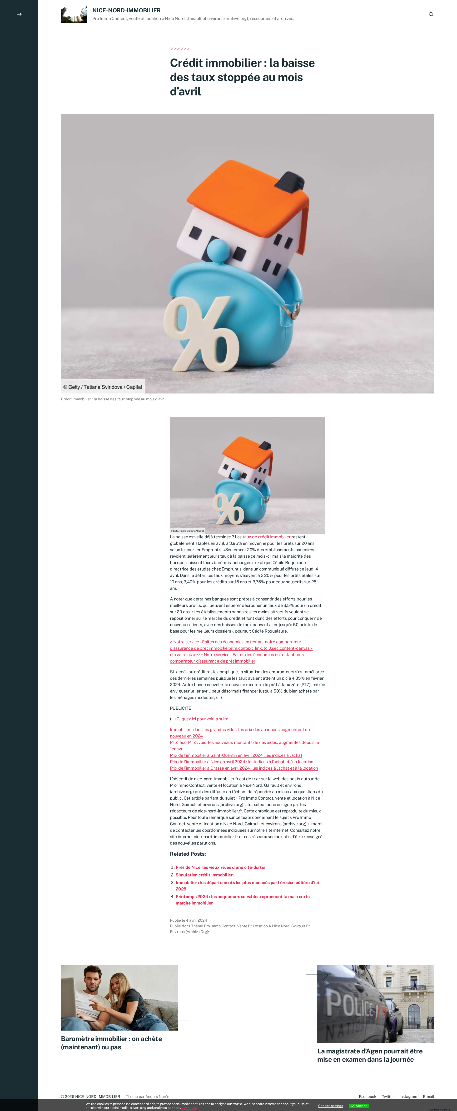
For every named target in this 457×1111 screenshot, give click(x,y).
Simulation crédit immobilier (204, 874)
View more (189, 1108)
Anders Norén (157, 1096)
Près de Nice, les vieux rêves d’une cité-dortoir (221, 867)
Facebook (367, 1096)
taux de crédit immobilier (267, 536)
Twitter (388, 1096)
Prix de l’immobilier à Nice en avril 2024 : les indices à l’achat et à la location (241, 761)
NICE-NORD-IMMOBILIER (126, 10)
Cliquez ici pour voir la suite (202, 718)
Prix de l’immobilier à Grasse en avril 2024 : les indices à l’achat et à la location (244, 768)
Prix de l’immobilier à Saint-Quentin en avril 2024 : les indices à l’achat (236, 755)
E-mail (428, 1096)
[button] (19, 555)
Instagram (408, 1096)
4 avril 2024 (196, 920)
